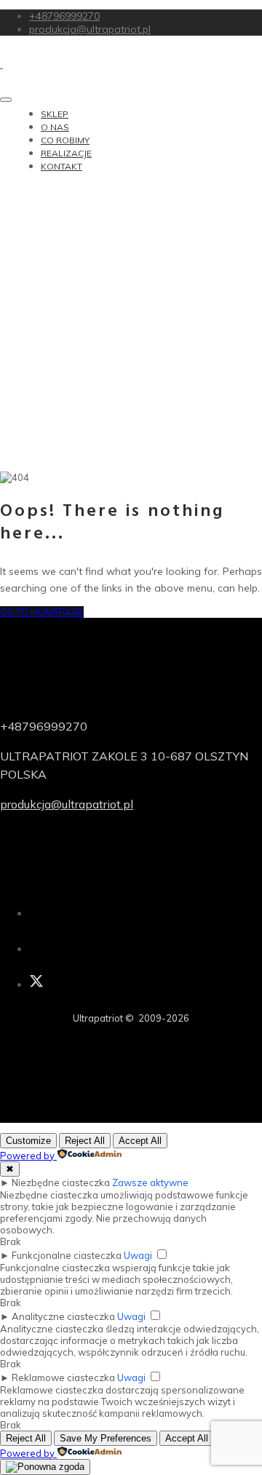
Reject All (85, 1140)
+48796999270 (64, 16)
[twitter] (36, 984)
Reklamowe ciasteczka (63, 1377)
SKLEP (54, 113)
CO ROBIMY (65, 140)
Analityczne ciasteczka (63, 1316)
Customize (28, 1140)
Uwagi (138, 1255)
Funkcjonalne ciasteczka (67, 1255)
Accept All (140, 1140)
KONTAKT (61, 166)
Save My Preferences (105, 1438)
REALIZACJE (66, 153)
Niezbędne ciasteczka (61, 1182)
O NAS (55, 127)
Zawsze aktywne (150, 1182)
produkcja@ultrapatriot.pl (90, 29)
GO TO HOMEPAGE (42, 612)
